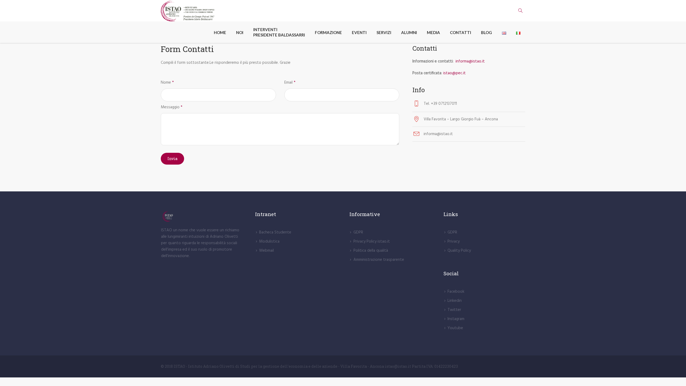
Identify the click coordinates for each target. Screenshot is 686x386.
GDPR (358, 232)
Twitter (454, 310)
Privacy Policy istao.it (371, 241)
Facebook (456, 291)
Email (290, 82)
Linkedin (455, 301)
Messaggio (171, 107)
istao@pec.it (454, 73)
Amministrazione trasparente (378, 260)
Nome (167, 82)
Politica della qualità (370, 250)
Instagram (456, 319)
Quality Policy (459, 250)
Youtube (455, 328)
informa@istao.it (471, 61)
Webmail (266, 250)
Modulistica (269, 241)
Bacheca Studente (275, 232)
